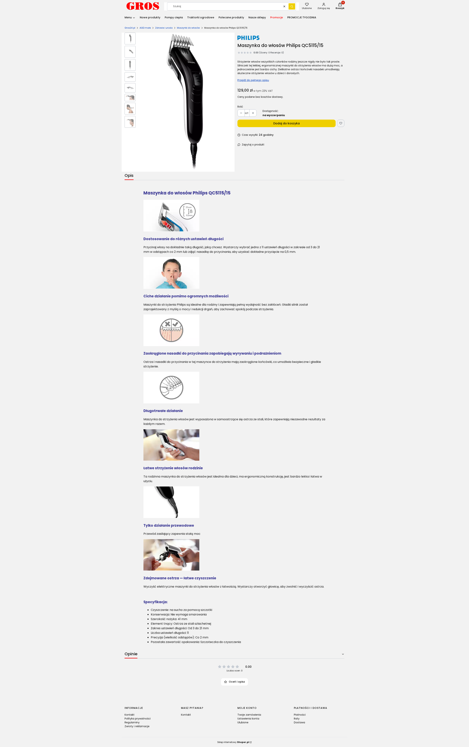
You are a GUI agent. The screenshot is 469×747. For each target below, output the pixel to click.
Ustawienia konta (248, 718)
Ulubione (242, 722)
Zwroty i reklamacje (137, 726)
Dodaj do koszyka (286, 123)
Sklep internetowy (233, 742)
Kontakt (129, 715)
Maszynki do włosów (188, 27)
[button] (292, 6)
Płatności (300, 715)
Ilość (240, 106)
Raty (297, 718)
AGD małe (145, 27)
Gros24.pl (130, 27)
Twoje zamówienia (249, 715)
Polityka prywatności (138, 718)
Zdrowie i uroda (164, 27)
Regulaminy (132, 722)
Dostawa (299, 722)
